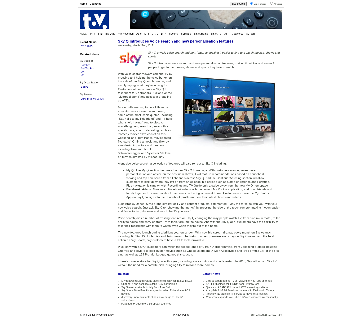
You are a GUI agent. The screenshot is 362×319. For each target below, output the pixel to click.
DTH (163, 33)
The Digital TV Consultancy (98, 314)
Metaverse (237, 33)
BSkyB (84, 86)
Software (186, 33)
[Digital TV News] (102, 19)
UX (82, 75)
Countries (95, 3)
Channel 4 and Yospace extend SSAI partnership (149, 284)
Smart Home (201, 33)
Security (173, 33)
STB (100, 33)
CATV (155, 33)
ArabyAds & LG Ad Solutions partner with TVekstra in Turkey (240, 290)
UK (82, 71)
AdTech (250, 33)
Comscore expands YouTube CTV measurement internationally (242, 297)
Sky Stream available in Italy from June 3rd (145, 287)
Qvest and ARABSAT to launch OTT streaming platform (237, 287)
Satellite (85, 65)
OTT (226, 33)
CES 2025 (87, 46)
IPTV (92, 33)
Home (83, 3)
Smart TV (216, 33)
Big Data (110, 33)
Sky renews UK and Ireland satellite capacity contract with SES (156, 280)
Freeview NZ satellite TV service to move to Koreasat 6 (237, 293)
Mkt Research (126, 33)
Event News (88, 42)
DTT (146, 33)
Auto (139, 33)
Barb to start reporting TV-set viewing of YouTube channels (239, 280)
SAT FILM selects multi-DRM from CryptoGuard (232, 284)
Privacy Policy (181, 314)
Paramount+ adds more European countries (146, 303)
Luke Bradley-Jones (92, 98)
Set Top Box (87, 68)
